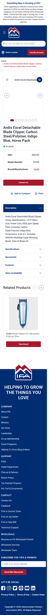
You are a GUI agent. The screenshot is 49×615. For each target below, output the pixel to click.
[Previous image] (6, 95)
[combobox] (23, 44)
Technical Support (10, 527)
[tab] (12, 120)
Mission (5, 422)
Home (3, 61)
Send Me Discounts (13, 572)
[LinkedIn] (33, 588)
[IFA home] (23, 372)
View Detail (23, 344)
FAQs (3, 461)
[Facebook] (3, 588)
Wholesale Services (10, 545)
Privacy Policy (7, 594)
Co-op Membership (10, 439)
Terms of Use (22, 594)
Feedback (5, 506)
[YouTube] (27, 588)
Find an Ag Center (9, 516)
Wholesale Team (9, 550)
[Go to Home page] (13, 32)
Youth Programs (9, 444)
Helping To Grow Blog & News (15, 449)
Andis (36, 169)
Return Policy (7, 477)
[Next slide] (41, 287)
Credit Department (10, 467)
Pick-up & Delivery (9, 472)
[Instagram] (9, 588)
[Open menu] (4, 33)
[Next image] (40, 95)
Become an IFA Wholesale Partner (17, 539)
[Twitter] (15, 588)
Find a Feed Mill (8, 522)
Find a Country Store (11, 511)
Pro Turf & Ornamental (12, 488)
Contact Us (23, 182)
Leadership (6, 433)
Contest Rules (38, 594)
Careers (4, 417)
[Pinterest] (21, 588)
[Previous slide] (35, 287)
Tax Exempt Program (11, 483)
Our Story (5, 428)
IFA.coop (23, 14)
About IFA (5, 411)
